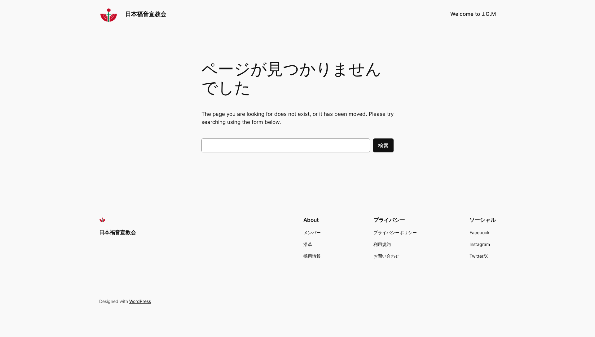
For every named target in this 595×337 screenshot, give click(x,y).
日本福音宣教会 (145, 14)
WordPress (140, 301)
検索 (383, 145)
